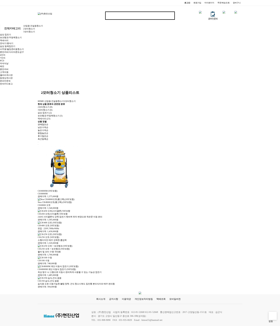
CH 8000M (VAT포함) (47, 191)
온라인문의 (5, 81)
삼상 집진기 (5, 34)
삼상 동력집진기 (7, 46)
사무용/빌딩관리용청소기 (12, 49)
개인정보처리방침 (144, 299)
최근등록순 (43, 139)
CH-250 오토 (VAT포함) (48, 237)
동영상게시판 (6, 78)
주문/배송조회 (223, 3)
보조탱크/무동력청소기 (11, 37)
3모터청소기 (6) (45, 110)
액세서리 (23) (44, 118)
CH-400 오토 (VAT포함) (48, 225)
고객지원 (4, 72)
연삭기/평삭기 (6, 43)
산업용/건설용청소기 (33, 26)
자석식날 (4, 63)
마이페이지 (209, 3)
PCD (2, 60)
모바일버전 (175, 299)
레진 (2, 66)
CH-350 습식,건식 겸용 (48, 281)
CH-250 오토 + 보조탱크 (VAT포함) (54, 249)
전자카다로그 (6, 84)
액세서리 (4, 40)
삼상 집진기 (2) (45, 113)
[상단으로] (273, 316)
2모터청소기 (29, 29)
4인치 (2, 55)
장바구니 (237, 3)
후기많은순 (43, 136)
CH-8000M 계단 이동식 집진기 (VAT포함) (57, 269)
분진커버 (4, 69)
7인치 (2, 58)
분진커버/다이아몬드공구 (12, 52)
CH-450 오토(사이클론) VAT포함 (53, 214)
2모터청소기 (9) (45, 107)
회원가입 (197, 3)
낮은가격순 (43, 127)
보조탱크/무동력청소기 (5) (50, 115)
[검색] (170, 15)
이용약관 (126, 299)
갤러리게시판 (6, 75)
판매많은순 (43, 124)
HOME (41, 101)
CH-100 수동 (43, 260)
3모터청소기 (29, 31)
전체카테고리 (12, 28)
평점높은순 (43, 133)
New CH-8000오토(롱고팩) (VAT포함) (55, 202)
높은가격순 (43, 130)
